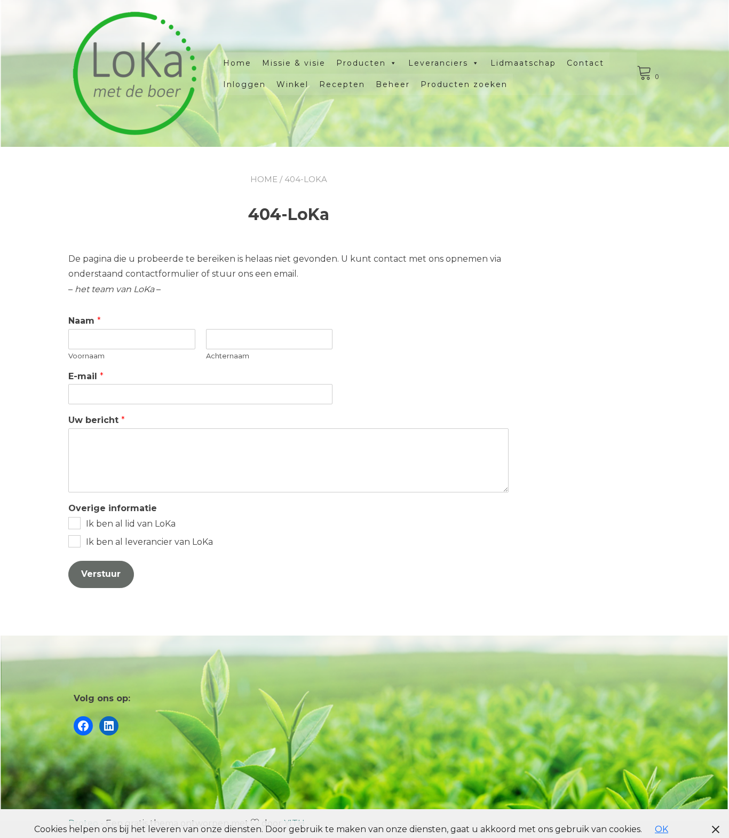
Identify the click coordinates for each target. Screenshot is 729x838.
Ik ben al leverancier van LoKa (149, 542)
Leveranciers (438, 63)
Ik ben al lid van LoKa (131, 524)
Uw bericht (96, 420)
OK (661, 829)
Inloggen (244, 84)
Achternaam (227, 355)
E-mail (86, 376)
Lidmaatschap (523, 63)
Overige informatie (112, 508)
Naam (84, 321)
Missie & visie (294, 63)
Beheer (393, 84)
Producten (361, 63)
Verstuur (101, 574)
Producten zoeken (464, 84)
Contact (585, 63)
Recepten (342, 84)
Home (237, 63)
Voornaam (86, 355)
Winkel (292, 84)
